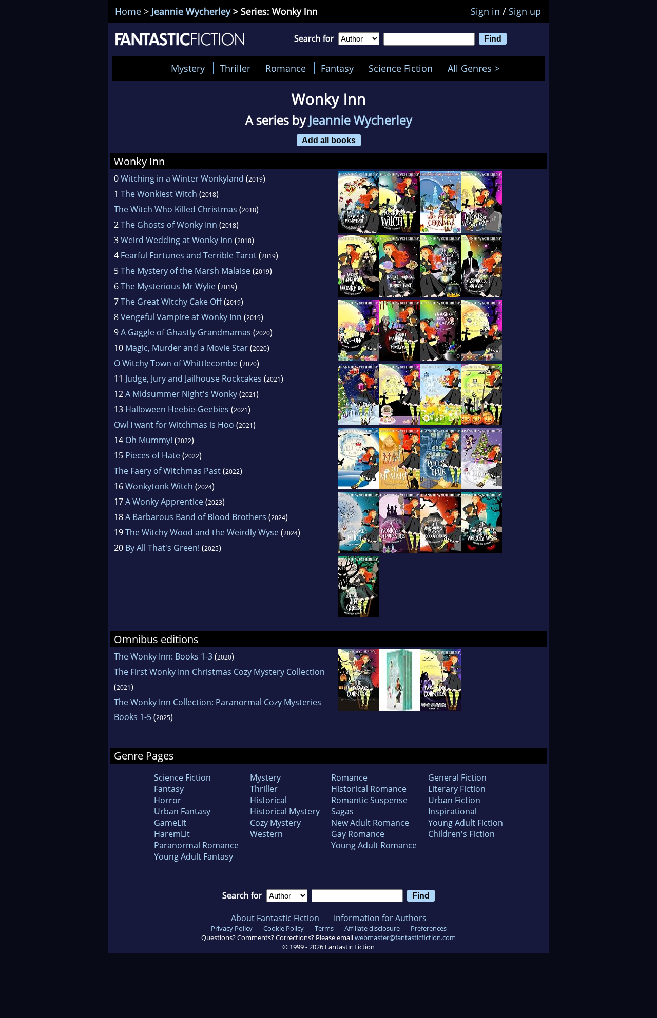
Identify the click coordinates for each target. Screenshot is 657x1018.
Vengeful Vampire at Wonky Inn (181, 317)
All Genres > (476, 68)
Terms (324, 928)
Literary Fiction (457, 788)
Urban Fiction (454, 800)
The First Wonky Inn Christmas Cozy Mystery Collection (219, 671)
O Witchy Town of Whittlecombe (176, 363)
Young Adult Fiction (465, 822)
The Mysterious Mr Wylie (168, 286)
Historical (268, 800)
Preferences (429, 928)
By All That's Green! (162, 547)
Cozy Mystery (275, 822)
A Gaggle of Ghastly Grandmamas (186, 332)
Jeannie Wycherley (190, 11)
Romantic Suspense (369, 800)
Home (128, 11)
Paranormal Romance (196, 845)
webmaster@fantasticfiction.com (405, 937)
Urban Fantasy (182, 811)
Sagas (342, 811)
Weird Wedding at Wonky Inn (177, 240)
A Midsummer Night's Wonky (181, 394)
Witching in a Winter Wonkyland (182, 178)
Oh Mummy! (148, 440)
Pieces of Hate (152, 455)
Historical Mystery (285, 811)
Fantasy (337, 68)
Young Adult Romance (374, 845)
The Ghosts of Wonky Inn (169, 224)
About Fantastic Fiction (275, 918)
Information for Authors (380, 918)
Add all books (329, 140)
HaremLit (172, 834)
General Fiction (457, 777)
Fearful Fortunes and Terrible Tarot (189, 255)
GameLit (170, 822)
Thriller (235, 68)
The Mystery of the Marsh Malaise (185, 270)
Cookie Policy (283, 928)
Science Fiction (401, 68)
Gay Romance (357, 834)
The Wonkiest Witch (159, 193)
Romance (285, 68)
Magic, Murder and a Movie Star (186, 347)
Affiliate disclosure (372, 928)
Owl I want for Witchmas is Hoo (174, 424)
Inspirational (452, 811)
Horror (167, 800)
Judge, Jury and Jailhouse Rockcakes (193, 378)
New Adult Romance (370, 822)
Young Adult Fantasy (193, 856)
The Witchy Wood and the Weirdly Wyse (202, 532)
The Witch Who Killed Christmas (175, 209)
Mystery (188, 68)
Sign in (485, 11)
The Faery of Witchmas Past (167, 470)
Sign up (525, 11)
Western (266, 834)
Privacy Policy (232, 928)
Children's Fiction (461, 834)
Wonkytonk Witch (159, 486)
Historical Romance (369, 788)
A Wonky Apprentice (164, 501)
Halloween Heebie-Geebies (177, 409)
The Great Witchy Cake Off (171, 301)
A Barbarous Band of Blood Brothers (195, 517)
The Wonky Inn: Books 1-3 (163, 656)
